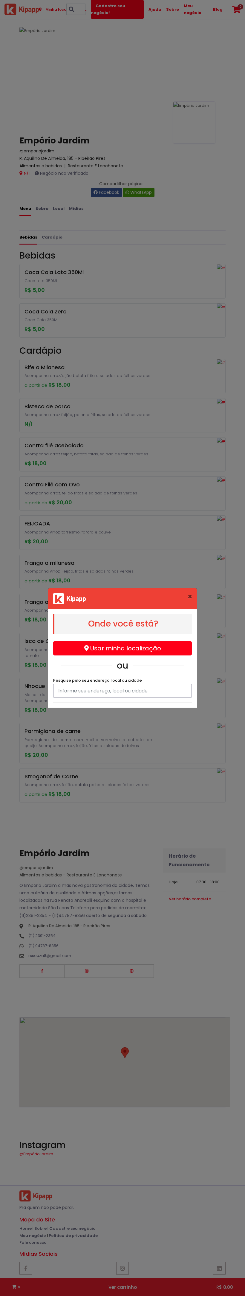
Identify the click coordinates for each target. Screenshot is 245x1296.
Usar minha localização (125, 648)
